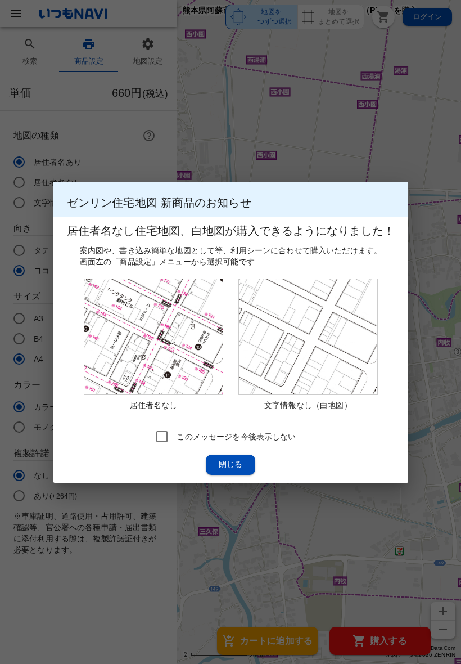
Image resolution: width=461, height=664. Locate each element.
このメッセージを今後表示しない (236, 436)
